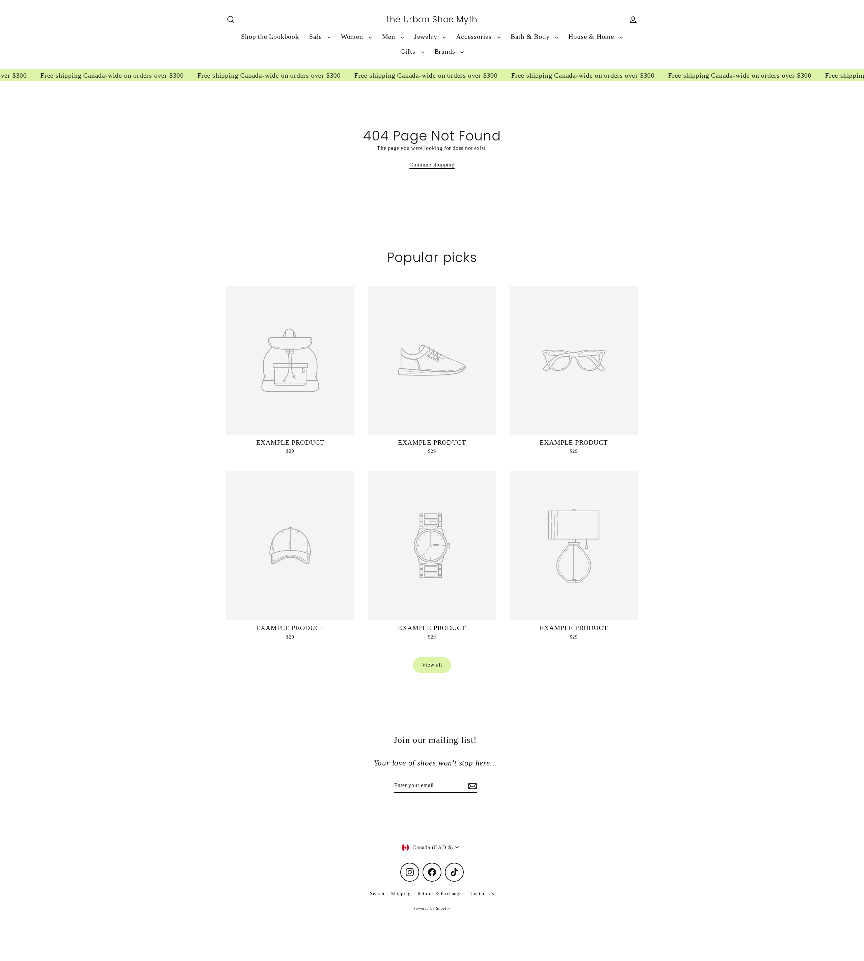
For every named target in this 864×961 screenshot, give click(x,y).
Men (389, 36)
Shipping (400, 893)
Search (377, 893)
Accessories (475, 36)
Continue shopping (432, 164)
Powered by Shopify (431, 908)
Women (353, 36)
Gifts (408, 51)
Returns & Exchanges (440, 893)
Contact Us (482, 893)
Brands (445, 51)
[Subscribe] (471, 786)
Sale (316, 36)
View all (432, 665)
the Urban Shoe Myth (432, 20)
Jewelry (426, 36)
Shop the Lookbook (270, 36)
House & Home (592, 36)
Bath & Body (531, 36)
